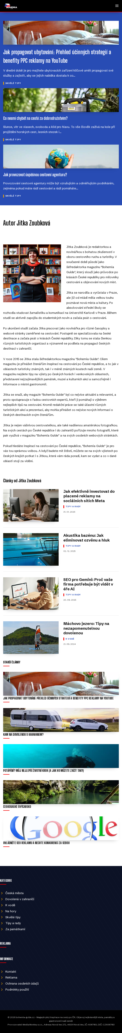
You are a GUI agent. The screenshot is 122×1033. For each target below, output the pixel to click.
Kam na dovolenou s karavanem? (23, 734)
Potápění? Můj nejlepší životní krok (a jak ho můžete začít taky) (43, 770)
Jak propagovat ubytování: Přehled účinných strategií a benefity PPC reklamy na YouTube (58, 698)
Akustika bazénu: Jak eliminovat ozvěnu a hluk (86, 537)
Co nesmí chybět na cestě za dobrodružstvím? (35, 118)
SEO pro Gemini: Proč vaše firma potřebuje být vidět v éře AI (88, 584)
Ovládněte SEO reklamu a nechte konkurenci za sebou (36, 843)
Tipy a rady (73, 506)
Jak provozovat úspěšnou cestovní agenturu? (35, 174)
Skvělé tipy (13, 83)
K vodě (70, 639)
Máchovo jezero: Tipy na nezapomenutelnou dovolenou (86, 628)
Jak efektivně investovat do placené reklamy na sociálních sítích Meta (89, 496)
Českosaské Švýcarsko (17, 806)
